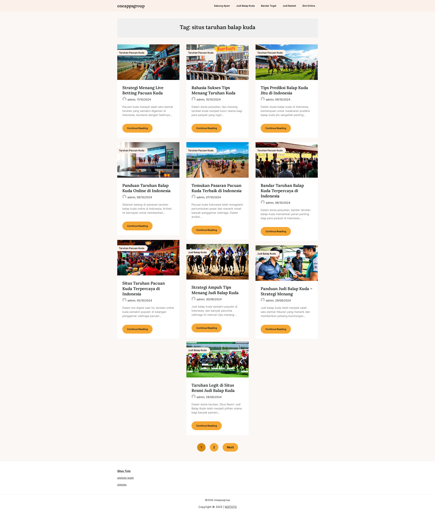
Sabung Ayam (222, 5)
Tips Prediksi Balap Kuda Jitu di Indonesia (284, 90)
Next (230, 447)
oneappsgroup (131, 6)
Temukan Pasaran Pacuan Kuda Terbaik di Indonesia (217, 188)
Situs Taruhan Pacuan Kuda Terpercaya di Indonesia (143, 288)
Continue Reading (137, 128)
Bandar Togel (268, 5)
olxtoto (122, 484)
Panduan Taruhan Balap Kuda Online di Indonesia (146, 188)
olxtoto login (125, 477)
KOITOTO (231, 507)
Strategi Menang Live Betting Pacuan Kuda (142, 90)
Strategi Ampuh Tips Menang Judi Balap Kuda (215, 290)
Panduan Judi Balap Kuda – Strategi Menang (286, 291)
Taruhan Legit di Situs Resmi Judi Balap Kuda (213, 388)
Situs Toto (124, 471)
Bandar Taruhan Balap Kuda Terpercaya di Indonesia (282, 191)
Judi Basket (289, 5)
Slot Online (308, 5)
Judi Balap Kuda (245, 5)
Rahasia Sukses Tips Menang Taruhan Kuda (214, 90)
